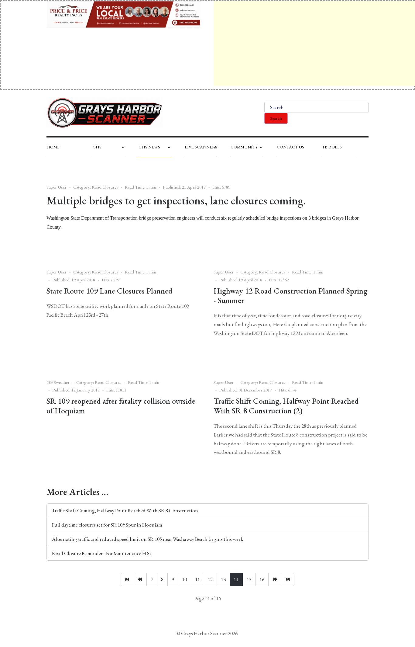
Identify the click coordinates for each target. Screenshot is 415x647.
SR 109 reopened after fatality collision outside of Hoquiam (120, 406)
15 (249, 579)
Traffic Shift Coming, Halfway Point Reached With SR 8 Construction (125, 510)
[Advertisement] (314, 43)
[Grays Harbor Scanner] (104, 113)
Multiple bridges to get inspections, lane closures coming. (176, 200)
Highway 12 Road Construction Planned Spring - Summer (290, 295)
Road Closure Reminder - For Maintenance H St (101, 553)
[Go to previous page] (140, 579)
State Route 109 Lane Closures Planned (109, 291)
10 (184, 579)
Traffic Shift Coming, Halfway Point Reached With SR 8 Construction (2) (286, 406)
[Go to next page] (274, 579)
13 (223, 579)
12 (210, 579)
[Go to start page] (127, 579)
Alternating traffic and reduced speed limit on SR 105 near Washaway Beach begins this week (147, 539)
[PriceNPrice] (124, 13)
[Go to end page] (287, 579)
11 (197, 579)
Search (276, 118)
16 (261, 579)
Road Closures (105, 187)
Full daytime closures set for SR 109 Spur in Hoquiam (107, 524)
